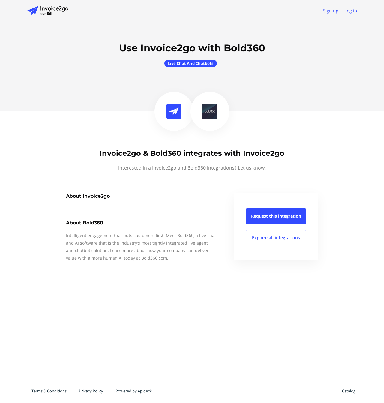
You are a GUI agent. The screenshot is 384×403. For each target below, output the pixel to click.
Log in (350, 11)
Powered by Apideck (134, 391)
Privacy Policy (91, 391)
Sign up (330, 11)
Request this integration (276, 216)
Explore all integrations (276, 237)
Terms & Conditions (49, 391)
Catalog (349, 391)
